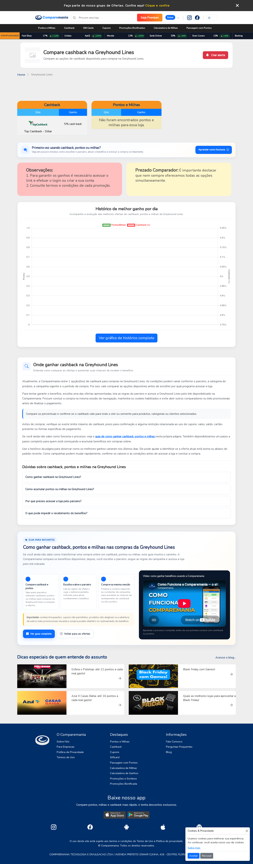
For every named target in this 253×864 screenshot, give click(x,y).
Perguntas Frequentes (179, 747)
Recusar (207, 856)
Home (21, 75)
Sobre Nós (63, 741)
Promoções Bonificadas (132, 27)
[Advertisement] (126, 88)
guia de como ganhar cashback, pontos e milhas (125, 436)
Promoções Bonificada (123, 784)
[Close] (247, 831)
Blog (169, 752)
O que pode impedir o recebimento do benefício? (56, 513)
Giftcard (114, 757)
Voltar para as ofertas (77, 634)
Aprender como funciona (211, 149)
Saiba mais (194, 848)
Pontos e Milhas (47, 27)
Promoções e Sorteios (123, 778)
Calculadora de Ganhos (124, 773)
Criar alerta (217, 55)
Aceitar (193, 856)
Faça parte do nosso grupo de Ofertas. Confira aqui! (104, 6)
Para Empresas (65, 747)
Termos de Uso (66, 757)
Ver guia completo (41, 634)
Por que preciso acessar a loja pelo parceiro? (53, 501)
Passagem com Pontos (199, 27)
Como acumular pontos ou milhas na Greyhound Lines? (59, 489)
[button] (172, 17)
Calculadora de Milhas (166, 27)
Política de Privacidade (70, 752)
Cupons (106, 27)
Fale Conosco (174, 741)
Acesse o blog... (225, 657)
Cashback (69, 27)
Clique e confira (157, 6)
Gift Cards (88, 27)
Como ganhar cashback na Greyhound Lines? (53, 477)
